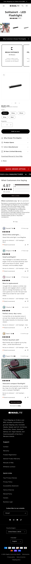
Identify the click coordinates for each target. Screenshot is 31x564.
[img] (23, 201)
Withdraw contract (9, 467)
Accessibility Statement (11, 486)
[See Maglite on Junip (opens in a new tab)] (19, 405)
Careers (5, 498)
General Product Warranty (11, 459)
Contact (5, 447)
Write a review (15, 195)
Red (12, 117)
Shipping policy (16, 559)
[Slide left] (12, 103)
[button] (4, 6)
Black (5, 113)
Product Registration (10, 455)
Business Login (8, 502)
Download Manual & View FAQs (12, 156)
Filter (16, 221)
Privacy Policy (7, 482)
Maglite (8, 554)
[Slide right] (19, 103)
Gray (13, 113)
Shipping (3, 106)
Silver (21, 113)
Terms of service (21, 557)
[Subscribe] (25, 513)
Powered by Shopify (15, 554)
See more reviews (15, 402)
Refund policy (25, 554)
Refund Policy (7, 494)
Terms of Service (8, 490)
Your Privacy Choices (10, 478)
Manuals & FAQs (8, 462)
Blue (4, 117)
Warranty (6, 451)
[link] (15, 18)
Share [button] (5, 161)
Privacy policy (11, 557)
